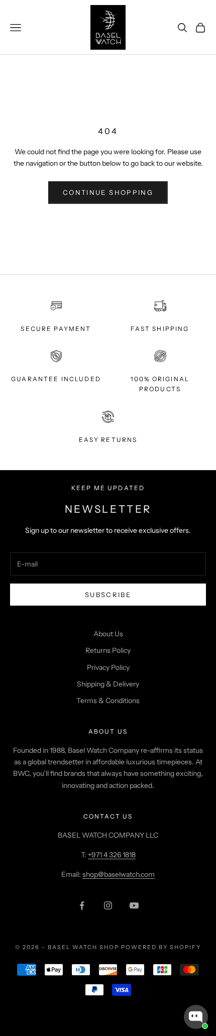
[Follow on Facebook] (82, 905)
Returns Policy (108, 650)
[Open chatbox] (196, 1017)
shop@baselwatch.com (118, 874)
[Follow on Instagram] (108, 905)
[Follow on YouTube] (134, 905)
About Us (108, 633)
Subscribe (108, 595)
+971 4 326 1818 (112, 854)
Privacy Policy (108, 667)
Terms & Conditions (108, 700)
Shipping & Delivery (108, 683)
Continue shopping (108, 192)
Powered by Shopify (161, 947)
